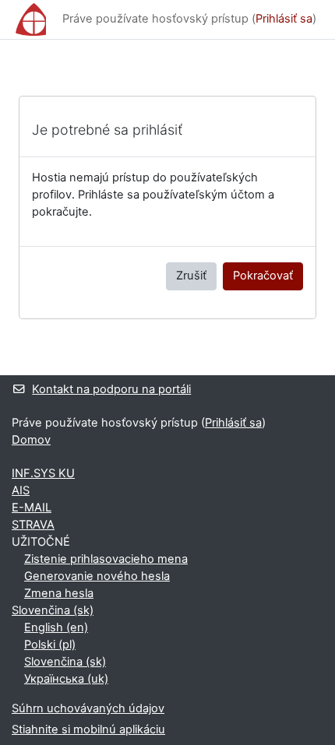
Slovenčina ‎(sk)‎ (52, 610)
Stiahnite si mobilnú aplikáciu (88, 729)
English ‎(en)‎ (56, 627)
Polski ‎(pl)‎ (50, 645)
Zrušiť (191, 276)
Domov (31, 440)
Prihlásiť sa (284, 19)
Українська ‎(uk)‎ (66, 679)
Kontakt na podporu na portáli (111, 389)
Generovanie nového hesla (97, 576)
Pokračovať (263, 276)
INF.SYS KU (43, 473)
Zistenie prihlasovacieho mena (106, 559)
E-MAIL (31, 508)
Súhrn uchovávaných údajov (88, 708)
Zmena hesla (58, 593)
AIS (21, 490)
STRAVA (33, 525)
